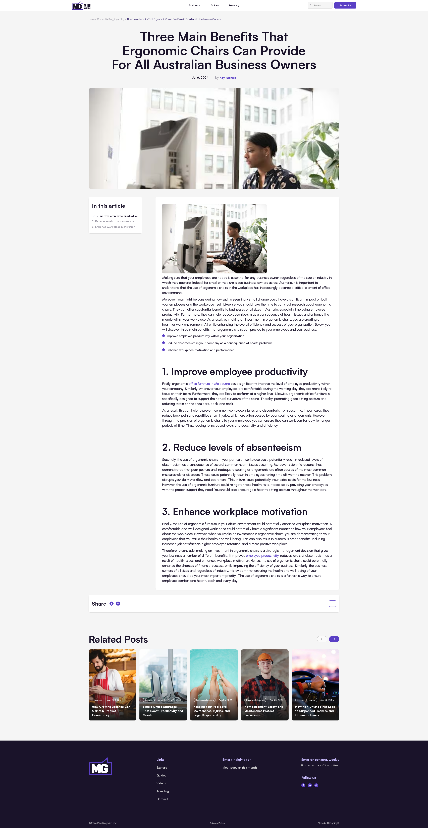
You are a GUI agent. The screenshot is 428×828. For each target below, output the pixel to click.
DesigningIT (333, 823)
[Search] (310, 5)
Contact (162, 799)
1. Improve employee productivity (117, 216)
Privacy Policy (217, 823)
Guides (215, 5)
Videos (161, 783)
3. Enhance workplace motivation (113, 226)
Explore (161, 767)
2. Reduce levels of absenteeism (113, 221)
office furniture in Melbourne (209, 384)
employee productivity (262, 556)
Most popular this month (239, 767)
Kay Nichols (228, 77)
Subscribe (345, 5)
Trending (234, 5)
